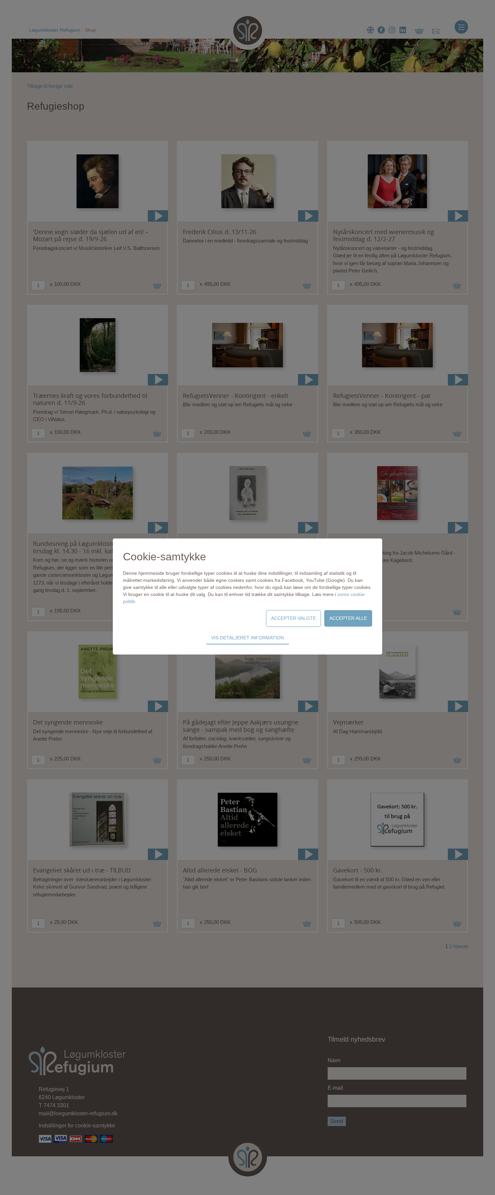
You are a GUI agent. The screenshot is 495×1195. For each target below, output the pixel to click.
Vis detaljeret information (247, 637)
